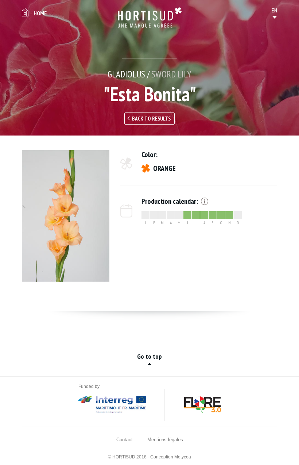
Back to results (151, 118)
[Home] (150, 17)
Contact (124, 439)
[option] (65, 216)
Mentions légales (165, 439)
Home (40, 13)
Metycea (182, 457)
